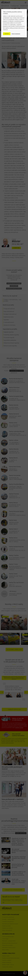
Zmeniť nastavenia (15, 33)
